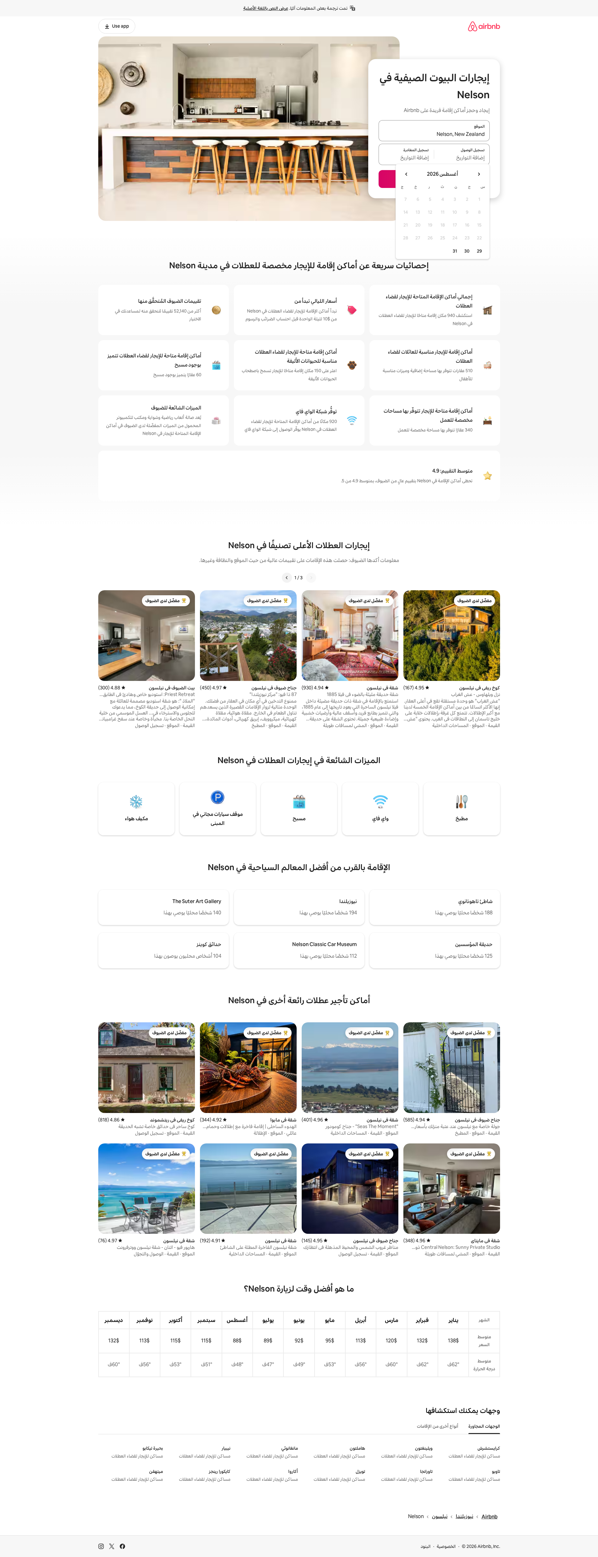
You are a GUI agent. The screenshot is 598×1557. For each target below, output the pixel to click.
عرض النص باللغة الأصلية (265, 8)
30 (467, 251)
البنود (426, 1546)
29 (479, 251)
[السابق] (311, 578)
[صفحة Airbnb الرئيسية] (484, 26)
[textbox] (462, 158)
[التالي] (287, 578)
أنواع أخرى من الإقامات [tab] (437, 1426)
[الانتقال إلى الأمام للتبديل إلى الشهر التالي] (406, 174)
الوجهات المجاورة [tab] (484, 1426)
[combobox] (434, 134)
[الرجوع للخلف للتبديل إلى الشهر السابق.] (479, 174)
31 (455, 251)
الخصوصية (446, 1546)
